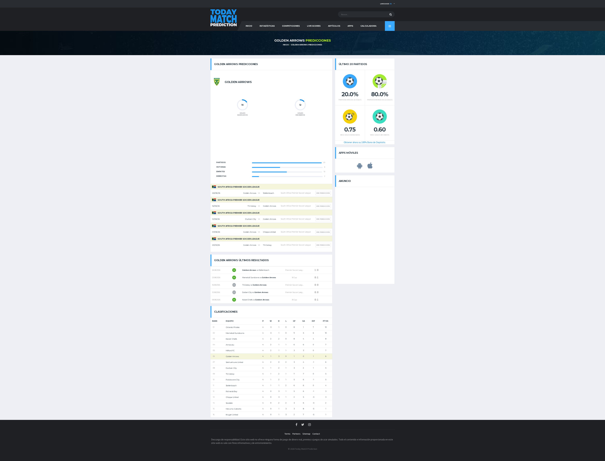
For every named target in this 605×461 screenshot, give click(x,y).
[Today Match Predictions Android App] (360, 167)
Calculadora (368, 26)
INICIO (249, 26)
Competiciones (291, 26)
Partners (296, 433)
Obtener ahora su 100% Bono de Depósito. (365, 142)
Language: (386, 4)
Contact (316, 433)
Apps (350, 26)
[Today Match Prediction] (223, 17)
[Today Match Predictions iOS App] (370, 167)
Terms (287, 433)
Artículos (334, 26)
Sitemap (306, 433)
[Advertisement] (271, 140)
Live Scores (313, 26)
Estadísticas (267, 26)
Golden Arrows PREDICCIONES (306, 45)
